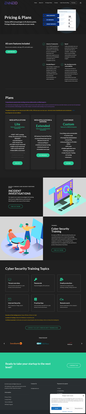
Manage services (55, 404)
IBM (74, 110)
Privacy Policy (70, 411)
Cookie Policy (64, 411)
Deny (67, 408)
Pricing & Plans (48, 2)
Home (35, 2)
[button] (83, 395)
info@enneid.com (35, 388)
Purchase (73, 2)
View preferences (79, 408)
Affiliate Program (9, 404)
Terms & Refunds (8, 402)
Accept (56, 408)
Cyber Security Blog (64, 2)
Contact (56, 2)
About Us (41, 2)
